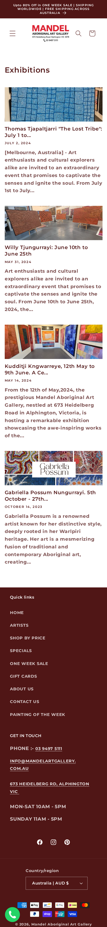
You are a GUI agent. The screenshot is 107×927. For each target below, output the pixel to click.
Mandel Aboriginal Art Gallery (61, 924)
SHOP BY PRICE (28, 638)
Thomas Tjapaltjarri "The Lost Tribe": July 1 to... (53, 132)
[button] (12, 33)
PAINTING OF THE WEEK (37, 714)
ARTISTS (19, 625)
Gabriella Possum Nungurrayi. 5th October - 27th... (50, 495)
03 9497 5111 (48, 748)
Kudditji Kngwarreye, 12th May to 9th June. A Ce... (50, 369)
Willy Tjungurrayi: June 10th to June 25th (46, 250)
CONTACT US (24, 701)
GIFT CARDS (23, 676)
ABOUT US (22, 689)
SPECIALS (21, 650)
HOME (17, 612)
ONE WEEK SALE (29, 663)
